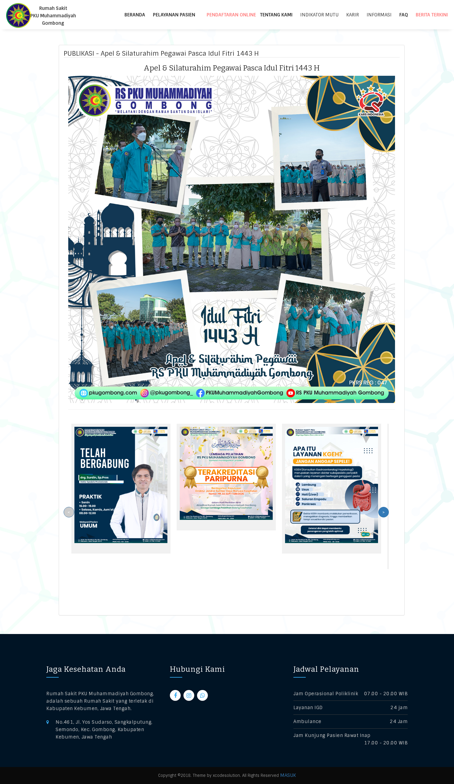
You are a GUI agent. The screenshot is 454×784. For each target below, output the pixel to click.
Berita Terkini (432, 15)
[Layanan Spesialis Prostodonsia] (120, 485)
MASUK (288, 775)
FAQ (403, 15)
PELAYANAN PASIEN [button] (174, 15)
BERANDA (134, 15)
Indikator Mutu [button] (319, 15)
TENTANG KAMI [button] (276, 15)
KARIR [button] (352, 15)
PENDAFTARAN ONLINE (231, 15)
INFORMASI (379, 15)
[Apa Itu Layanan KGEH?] (331, 485)
